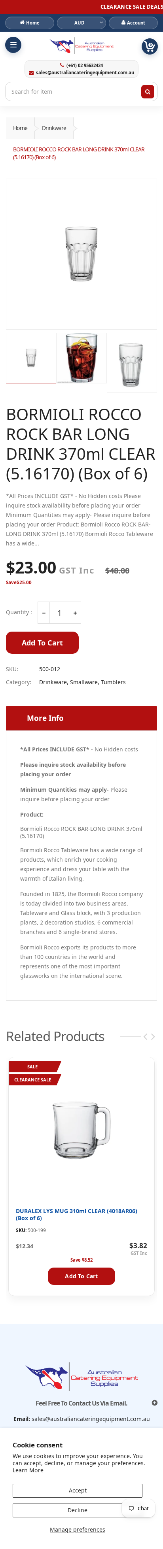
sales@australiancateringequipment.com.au (85, 72)
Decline (77, 1510)
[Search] (148, 91)
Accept (78, 1490)
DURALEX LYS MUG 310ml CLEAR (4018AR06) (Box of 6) (76, 1214)
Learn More (28, 1470)
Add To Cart (42, 642)
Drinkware (54, 128)
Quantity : (19, 612)
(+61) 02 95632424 (84, 65)
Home (20, 128)
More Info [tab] (45, 718)
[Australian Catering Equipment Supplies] (81, 45)
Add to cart (81, 1276)
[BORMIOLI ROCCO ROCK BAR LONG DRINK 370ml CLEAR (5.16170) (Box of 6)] (81, 254)
